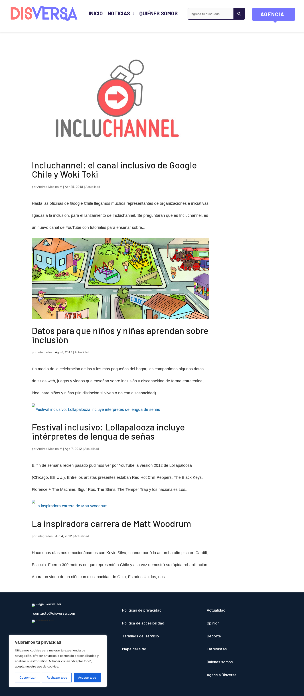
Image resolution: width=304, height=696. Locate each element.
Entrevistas (217, 648)
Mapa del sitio (134, 648)
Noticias (119, 13)
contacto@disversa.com (54, 613)
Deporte (214, 635)
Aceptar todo (87, 677)
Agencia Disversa (222, 674)
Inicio (96, 13)
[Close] (102, 638)
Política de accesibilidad (143, 622)
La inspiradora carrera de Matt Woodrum (111, 523)
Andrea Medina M (49, 186)
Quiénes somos (158, 13)
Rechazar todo (57, 677)
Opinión (213, 622)
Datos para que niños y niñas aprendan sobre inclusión (120, 335)
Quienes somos (220, 661)
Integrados (45, 352)
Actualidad (92, 186)
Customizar (28, 677)
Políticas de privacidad (142, 610)
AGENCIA (277, 16)
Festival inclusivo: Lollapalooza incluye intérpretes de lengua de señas (108, 431)
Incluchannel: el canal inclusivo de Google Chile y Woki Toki (114, 169)
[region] (58, 661)
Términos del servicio (140, 635)
